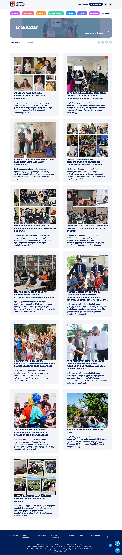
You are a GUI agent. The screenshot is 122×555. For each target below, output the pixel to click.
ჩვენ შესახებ (28, 13)
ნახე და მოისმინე (56, 13)
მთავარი (15, 13)
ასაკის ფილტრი (90, 33)
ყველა (101, 33)
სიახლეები (41, 13)
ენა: (103, 13)
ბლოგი (70, 13)
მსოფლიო (30, 43)
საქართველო (15, 43)
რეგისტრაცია (96, 4)
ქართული (107, 13)
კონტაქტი (94, 13)
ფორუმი (82, 13)
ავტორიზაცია (83, 4)
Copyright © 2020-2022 (60, 552)
